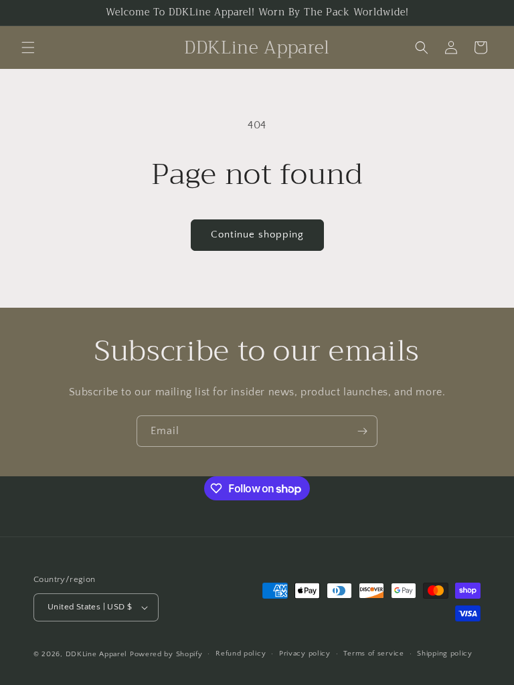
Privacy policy (305, 654)
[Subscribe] (362, 431)
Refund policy (241, 654)
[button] (28, 47)
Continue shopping (257, 234)
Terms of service (373, 654)
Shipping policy (445, 654)
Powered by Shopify (166, 654)
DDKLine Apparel (97, 654)
